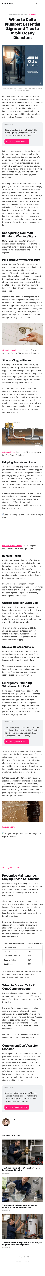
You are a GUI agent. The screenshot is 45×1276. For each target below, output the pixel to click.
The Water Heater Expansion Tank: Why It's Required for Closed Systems (22, 1243)
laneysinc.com (8, 827)
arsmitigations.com (10, 867)
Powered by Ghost (22, 1262)
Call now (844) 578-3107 (16, 141)
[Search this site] (37, 3)
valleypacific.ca (9, 452)
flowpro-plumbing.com (12, 546)
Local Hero (8, 3)
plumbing (32, 14)
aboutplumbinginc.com (12, 350)
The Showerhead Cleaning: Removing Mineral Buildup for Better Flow (19, 1206)
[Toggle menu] (41, 3)
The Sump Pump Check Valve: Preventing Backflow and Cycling (21, 1169)
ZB (13, 1119)
